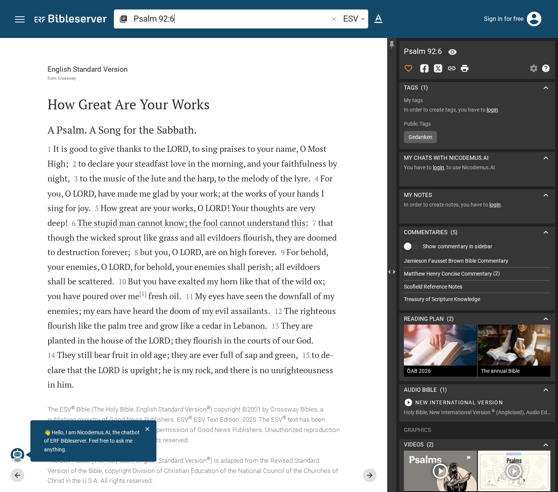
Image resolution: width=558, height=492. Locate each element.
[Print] (465, 68)
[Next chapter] (370, 475)
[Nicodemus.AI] (17, 455)
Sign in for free (503, 18)
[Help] (546, 68)
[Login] (534, 19)
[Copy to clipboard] (452, 68)
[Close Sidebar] (391, 272)
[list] (477, 280)
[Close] (147, 429)
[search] (232, 19)
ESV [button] (350, 19)
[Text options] (378, 19)
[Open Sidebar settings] (534, 68)
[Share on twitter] (438, 68)
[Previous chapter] (17, 475)
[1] (143, 294)
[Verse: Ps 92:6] (452, 52)
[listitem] (477, 261)
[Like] (408, 68)
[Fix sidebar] (391, 45)
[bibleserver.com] (71, 20)
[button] (20, 19)
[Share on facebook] (424, 68)
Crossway (67, 78)
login (492, 110)
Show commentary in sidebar (457, 246)
